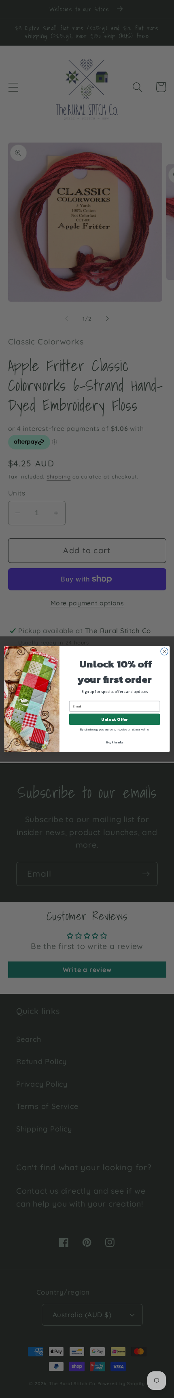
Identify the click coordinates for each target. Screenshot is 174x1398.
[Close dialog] (164, 651)
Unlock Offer (114, 719)
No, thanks (114, 742)
